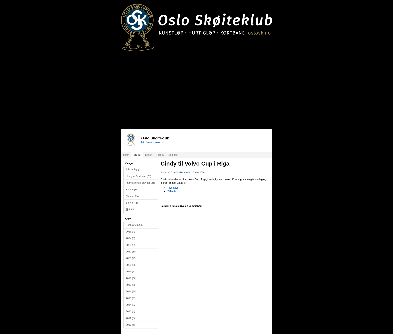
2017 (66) (131, 285)
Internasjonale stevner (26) (140, 183)
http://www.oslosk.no (152, 142)
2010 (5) (130, 325)
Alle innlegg (132, 169)
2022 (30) (131, 251)
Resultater (172, 187)
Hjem (126, 155)
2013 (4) (130, 311)
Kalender (173, 155)
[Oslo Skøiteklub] (196, 25)
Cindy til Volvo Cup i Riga (195, 163)
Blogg (137, 154)
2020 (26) (131, 265)
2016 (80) (131, 291)
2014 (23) (131, 305)
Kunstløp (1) (132, 189)
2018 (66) (131, 278)
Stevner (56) (132, 202)
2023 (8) (130, 245)
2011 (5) (130, 318)
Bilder (148, 155)
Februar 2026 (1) (135, 225)
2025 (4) (130, 231)
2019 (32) (131, 271)
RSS (131, 209)
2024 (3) (130, 238)
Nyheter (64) (132, 196)
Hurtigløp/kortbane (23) (138, 176)
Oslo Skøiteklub (179, 172)
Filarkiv (160, 155)
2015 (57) (131, 298)
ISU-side (171, 191)
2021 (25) (131, 258)
